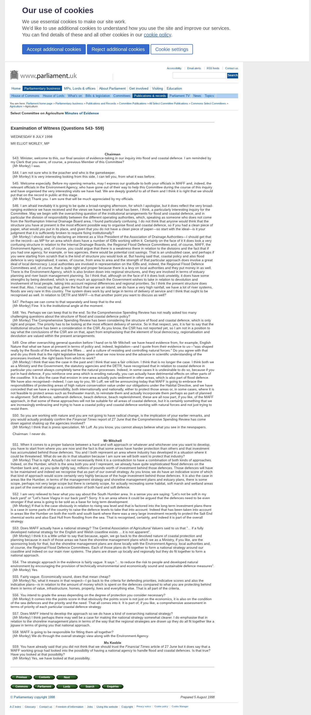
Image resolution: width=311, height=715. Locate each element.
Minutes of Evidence (82, 113)
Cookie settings (171, 49)
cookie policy (157, 34)
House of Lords (53, 96)
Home (16, 88)
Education (174, 88)
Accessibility (174, 68)
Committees (121, 96)
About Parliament (112, 88)
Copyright (127, 706)
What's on (75, 96)
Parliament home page (39, 103)
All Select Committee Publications (168, 103)
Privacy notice (144, 706)
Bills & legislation (98, 96)
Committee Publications (133, 103)
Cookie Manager (180, 706)
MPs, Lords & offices (79, 88)
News (197, 96)
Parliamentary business (42, 88)
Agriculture (16, 106)
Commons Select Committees (208, 103)
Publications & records (150, 96)
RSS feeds (213, 68)
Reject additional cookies (118, 49)
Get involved (138, 88)
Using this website (107, 706)
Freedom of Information (69, 706)
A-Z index (15, 706)
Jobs (90, 706)
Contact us (231, 68)
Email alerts (194, 68)
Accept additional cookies (54, 49)
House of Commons (25, 96)
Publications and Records (101, 103)
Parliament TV (180, 96)
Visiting (157, 88)
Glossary (30, 706)
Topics (209, 96)
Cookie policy (161, 706)
